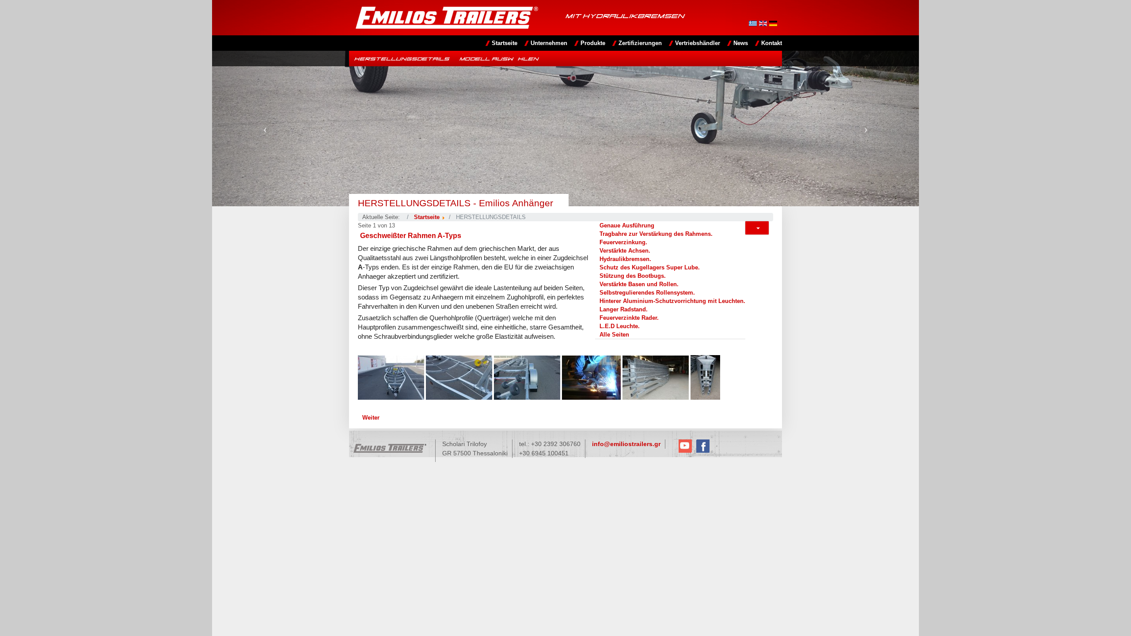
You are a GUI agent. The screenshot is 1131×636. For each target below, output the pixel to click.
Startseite (504, 43)
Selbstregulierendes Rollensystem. (647, 292)
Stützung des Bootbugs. (633, 276)
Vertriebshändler (697, 43)
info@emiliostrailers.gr (626, 443)
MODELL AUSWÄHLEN (499, 58)
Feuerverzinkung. (623, 242)
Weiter (371, 417)
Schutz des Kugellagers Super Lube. (650, 267)
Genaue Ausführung (627, 225)
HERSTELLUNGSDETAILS (401, 58)
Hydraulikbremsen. (625, 259)
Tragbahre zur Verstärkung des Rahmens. (656, 234)
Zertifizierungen (640, 43)
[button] (265, 128)
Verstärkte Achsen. (625, 250)
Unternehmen (549, 43)
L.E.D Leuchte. (620, 326)
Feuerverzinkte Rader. (629, 317)
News (740, 43)
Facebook (703, 446)
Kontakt (771, 43)
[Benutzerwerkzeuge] (757, 228)
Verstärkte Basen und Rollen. (639, 284)
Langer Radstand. (624, 309)
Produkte (593, 43)
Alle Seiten (614, 334)
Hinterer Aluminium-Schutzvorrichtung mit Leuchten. (672, 301)
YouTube (685, 446)
